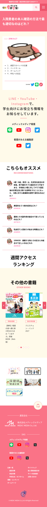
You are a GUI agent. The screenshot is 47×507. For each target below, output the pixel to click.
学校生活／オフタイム (16, 477)
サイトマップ (32, 468)
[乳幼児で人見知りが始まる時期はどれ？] (10, 233)
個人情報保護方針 (33, 471)
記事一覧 (10, 468)
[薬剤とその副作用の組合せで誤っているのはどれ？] (10, 220)
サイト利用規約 (33, 474)
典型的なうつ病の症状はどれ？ (25, 205)
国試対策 (12, 471)
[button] (18, 347)
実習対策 (12, 474)
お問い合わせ (32, 477)
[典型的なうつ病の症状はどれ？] (10, 209)
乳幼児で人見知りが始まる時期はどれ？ (29, 229)
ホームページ (11, 483)
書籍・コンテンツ (13, 480)
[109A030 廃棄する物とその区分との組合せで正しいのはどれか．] (10, 244)
